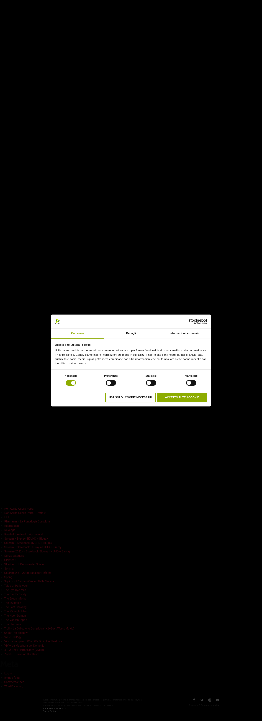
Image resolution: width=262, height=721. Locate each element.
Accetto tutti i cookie (182, 397)
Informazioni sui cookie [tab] (184, 333)
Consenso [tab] (77, 333)
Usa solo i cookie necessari (130, 397)
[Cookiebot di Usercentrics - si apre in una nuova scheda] (191, 321)
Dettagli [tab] (131, 333)
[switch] (111, 382)
